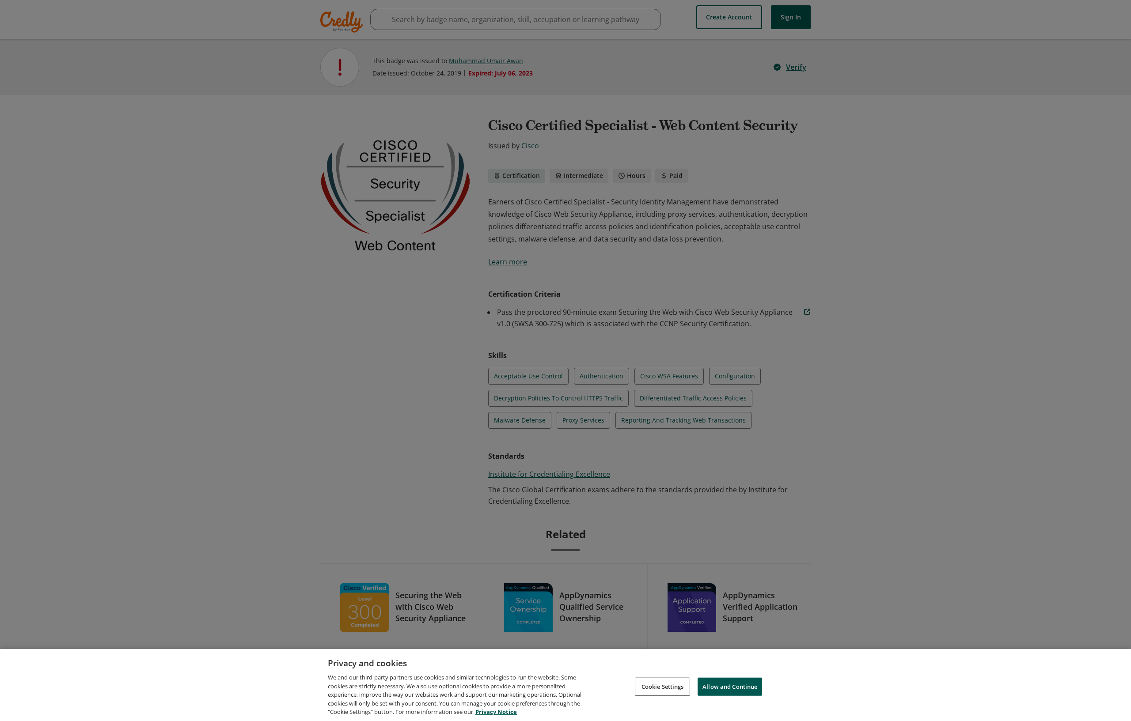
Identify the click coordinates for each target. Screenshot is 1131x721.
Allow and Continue (729, 686)
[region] (565, 685)
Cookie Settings (662, 686)
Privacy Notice (496, 712)
